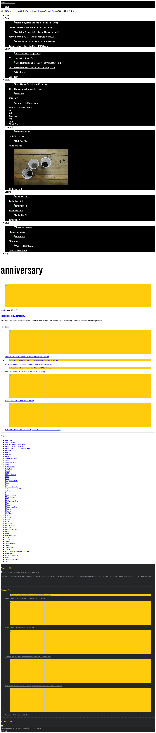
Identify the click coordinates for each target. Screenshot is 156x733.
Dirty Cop (8, 469)
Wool (11, 121)
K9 (6, 493)
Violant (8, 557)
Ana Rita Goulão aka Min (14, 446)
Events (7, 79)
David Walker (10, 467)
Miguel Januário (11, 507)
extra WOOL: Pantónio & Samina (20, 107)
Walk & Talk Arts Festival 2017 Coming (19, 401)
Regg (7, 533)
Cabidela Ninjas (11, 458)
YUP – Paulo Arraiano (13, 559)
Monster (8, 509)
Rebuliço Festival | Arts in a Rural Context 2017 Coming (29, 46)
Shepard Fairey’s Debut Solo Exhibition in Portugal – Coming (30, 27)
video (7, 222)
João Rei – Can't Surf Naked (15, 489)
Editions (8, 191)
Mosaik (8, 511)
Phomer (8, 527)
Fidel (7, 479)
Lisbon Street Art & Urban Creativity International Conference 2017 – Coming (33, 430)
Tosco (7, 549)
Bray (7, 456)
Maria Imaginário (11, 501)
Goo (6, 485)
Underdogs (13, 116)
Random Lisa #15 (15, 219)
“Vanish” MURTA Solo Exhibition (17, 715)
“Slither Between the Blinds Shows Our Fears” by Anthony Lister (32, 67)
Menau (7, 503)
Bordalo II (9, 454)
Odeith (7, 519)
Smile (7, 537)
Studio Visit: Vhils (15, 145)
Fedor (7, 477)
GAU (10, 113)
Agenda (7, 18)
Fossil (7, 483)
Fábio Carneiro (10, 475)
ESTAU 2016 (13, 98)
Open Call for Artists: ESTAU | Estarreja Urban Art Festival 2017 (32, 36)
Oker (7, 521)
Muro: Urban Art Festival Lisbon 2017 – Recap (25, 89)
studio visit (9, 127)
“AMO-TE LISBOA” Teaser (18, 250)
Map (6, 253)
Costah (7, 465)
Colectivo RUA (10, 463)
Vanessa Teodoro (11, 555)
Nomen (8, 517)
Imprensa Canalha (11, 487)
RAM (7, 531)
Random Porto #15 (16, 210)
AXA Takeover (14, 76)
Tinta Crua (9, 547)
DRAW (7, 471)
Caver (7, 460)
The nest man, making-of (18, 231)
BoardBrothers (10, 450)
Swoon (7, 541)
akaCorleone (10, 442)
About (7, 6)
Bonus (7, 452)
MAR (7, 499)
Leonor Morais (10, 495)
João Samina (9, 491)
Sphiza (7, 539)
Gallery (7, 48)
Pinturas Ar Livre (11, 529)
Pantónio (8, 523)
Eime (7, 473)
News (7, 15)
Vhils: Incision (14, 241)
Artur (11, 110)
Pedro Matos (10, 525)
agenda (3, 310)
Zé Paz (7, 561)
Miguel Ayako (10, 505)
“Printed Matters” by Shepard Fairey (22, 58)
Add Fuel (8, 440)
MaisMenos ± (10, 497)
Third (7, 545)
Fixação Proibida (11, 481)
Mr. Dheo (8, 513)
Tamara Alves (10, 543)
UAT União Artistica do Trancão (17, 551)
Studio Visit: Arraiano (17, 136)
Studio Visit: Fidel (15, 189)
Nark (7, 515)
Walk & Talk (13, 124)
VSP (10, 118)
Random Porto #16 (16, 201)
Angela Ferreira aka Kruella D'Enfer (18, 448)
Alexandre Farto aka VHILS (15, 444)
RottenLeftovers (11, 535)
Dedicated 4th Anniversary (13, 315)
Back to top (4, 731)
